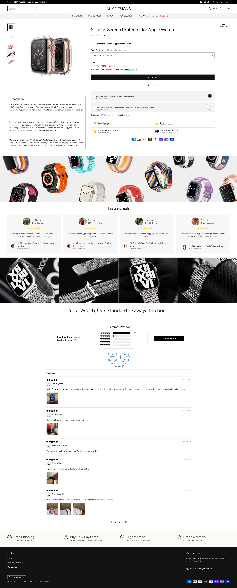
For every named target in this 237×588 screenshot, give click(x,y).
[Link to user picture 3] (79, 509)
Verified (118, 366)
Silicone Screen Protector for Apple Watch (115, 96)
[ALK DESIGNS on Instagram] (204, 2)
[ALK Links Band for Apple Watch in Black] (184, 247)
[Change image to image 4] (11, 54)
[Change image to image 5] (11, 62)
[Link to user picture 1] (52, 398)
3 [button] (119, 522)
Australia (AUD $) (222, 2)
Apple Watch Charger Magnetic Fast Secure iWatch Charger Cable (125, 107)
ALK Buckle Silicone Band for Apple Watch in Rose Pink (92, 244)
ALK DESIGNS (27, 582)
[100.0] (112, 357)
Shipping (106, 115)
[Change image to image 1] (11, 27)
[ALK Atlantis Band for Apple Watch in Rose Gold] (125, 246)
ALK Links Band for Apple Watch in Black (206, 246)
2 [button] (115, 522)
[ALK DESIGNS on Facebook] (201, 2)
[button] (105, 333)
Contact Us (12, 567)
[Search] (35, 8)
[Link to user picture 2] (65, 509)
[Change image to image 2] (11, 36)
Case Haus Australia (42, 582)
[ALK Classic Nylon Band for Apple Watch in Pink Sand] (12, 246)
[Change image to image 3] (11, 45)
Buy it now (152, 85)
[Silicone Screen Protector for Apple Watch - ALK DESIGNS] (51, 58)
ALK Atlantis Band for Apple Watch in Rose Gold (148, 244)
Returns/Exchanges (15, 563)
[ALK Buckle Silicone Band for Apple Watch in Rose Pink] (69, 246)
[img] (52, 380)
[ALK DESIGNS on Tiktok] (208, 2)
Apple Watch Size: (109, 50)
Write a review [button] (169, 338)
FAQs (9, 558)
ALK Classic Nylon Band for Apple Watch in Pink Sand (35, 244)
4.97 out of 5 (74, 337)
